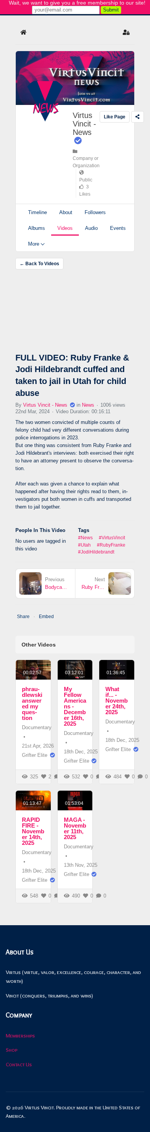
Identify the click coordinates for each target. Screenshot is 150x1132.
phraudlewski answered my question (32, 703)
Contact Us (19, 1064)
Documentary (37, 727)
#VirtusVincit (112, 537)
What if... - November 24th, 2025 (116, 700)
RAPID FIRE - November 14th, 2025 (33, 831)
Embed (46, 616)
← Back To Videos (39, 263)
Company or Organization (86, 158)
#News (85, 537)
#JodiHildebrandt (96, 552)
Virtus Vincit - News (84, 123)
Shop (11, 1049)
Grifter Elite (34, 755)
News (88, 405)
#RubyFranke (111, 545)
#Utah (84, 545)
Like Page (114, 117)
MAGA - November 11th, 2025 (75, 828)
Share (23, 616)
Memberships (20, 1035)
